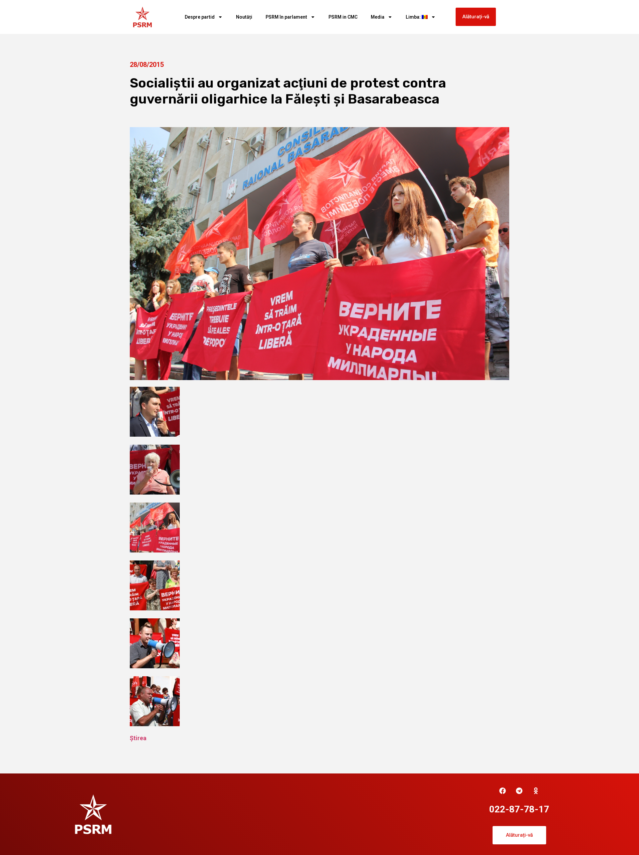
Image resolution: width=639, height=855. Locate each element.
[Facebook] (502, 790)
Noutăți (244, 17)
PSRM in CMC (342, 17)
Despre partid (200, 17)
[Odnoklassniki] (535, 790)
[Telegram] (519, 790)
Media (377, 17)
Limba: (414, 17)
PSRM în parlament (286, 17)
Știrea (138, 738)
